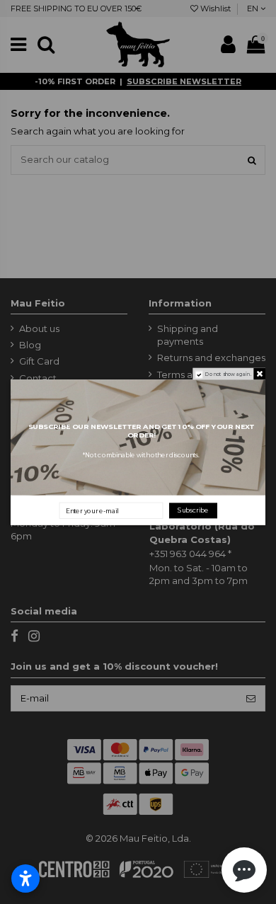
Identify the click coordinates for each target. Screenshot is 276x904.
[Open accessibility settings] (25, 878)
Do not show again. (228, 374)
